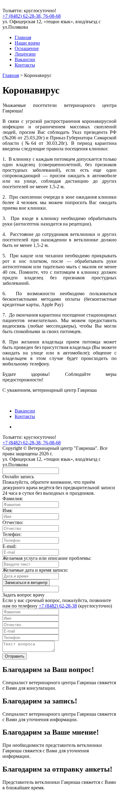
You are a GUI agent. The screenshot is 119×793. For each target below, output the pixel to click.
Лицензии (25, 54)
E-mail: (9, 546)
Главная (23, 37)
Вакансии (25, 59)
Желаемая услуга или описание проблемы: (46, 558)
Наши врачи (27, 43)
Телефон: (11, 534)
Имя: (7, 510)
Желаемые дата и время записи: (35, 570)
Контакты (25, 65)
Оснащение (27, 48)
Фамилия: (12, 498)
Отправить (14, 656)
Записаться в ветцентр (26, 582)
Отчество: (12, 522)
